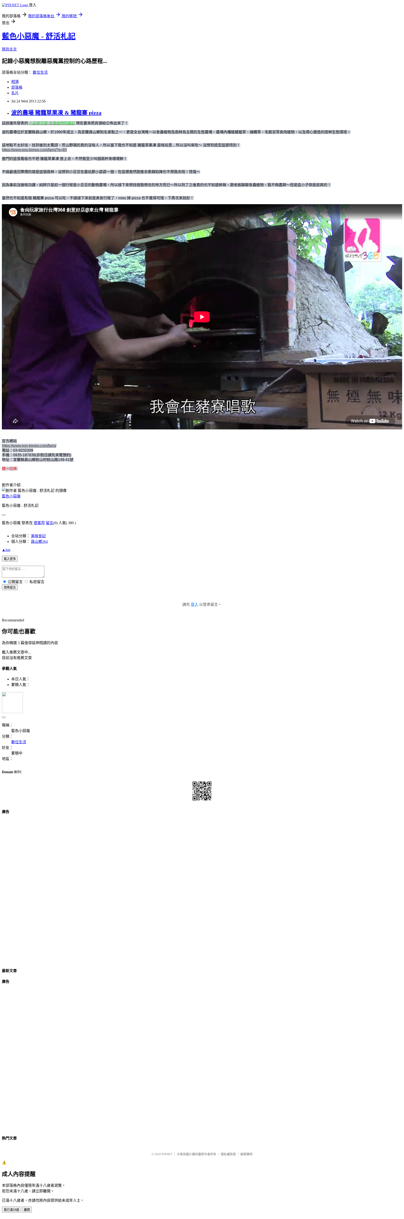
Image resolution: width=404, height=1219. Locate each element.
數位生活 (40, 72)
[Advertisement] (202, 889)
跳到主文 (9, 49)
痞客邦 (39, 523)
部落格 (16, 87)
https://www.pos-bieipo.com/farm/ (29, 446)
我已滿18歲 (11, 1210)
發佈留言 (10, 587)
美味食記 (38, 536)
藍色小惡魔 (11, 496)
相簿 (15, 82)
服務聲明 (246, 1154)
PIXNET (167, 1154)
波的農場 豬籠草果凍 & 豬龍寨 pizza (56, 113)
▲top (6, 550)
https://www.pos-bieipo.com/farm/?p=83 (34, 150)
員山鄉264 (39, 542)
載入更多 (10, 559)
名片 (15, 93)
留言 (49, 523)
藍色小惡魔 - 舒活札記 (39, 36)
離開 (27, 1210)
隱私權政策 (228, 1154)
